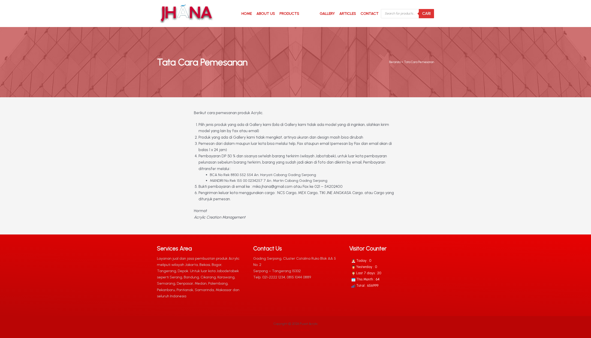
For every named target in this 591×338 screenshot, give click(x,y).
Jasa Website (302, 330)
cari (426, 13)
